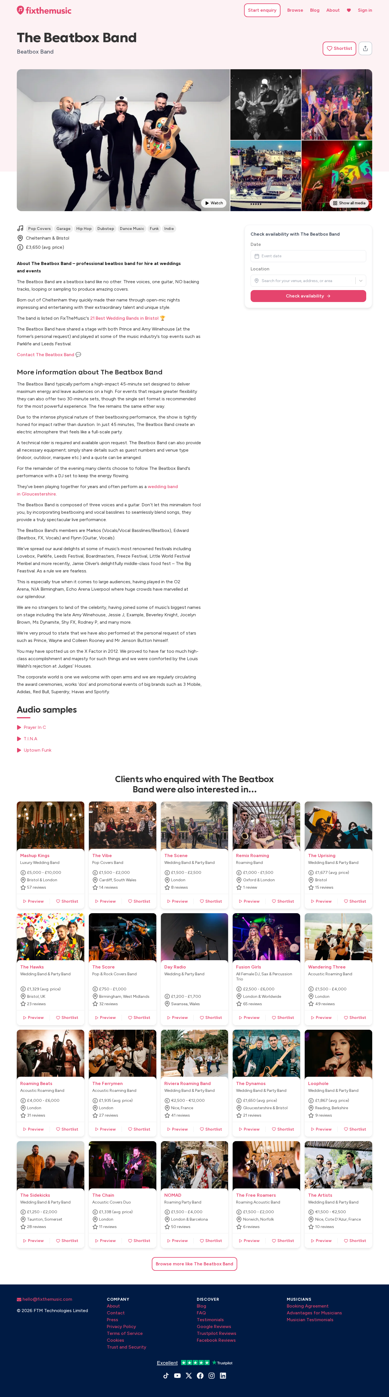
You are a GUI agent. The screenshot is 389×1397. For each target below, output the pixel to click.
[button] (339, 49)
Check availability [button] (305, 296)
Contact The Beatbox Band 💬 (49, 354)
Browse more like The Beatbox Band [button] (194, 1264)
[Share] (365, 48)
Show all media (352, 203)
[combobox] (262, 281)
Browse (295, 10)
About (333, 10)
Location (260, 269)
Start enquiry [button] (262, 10)
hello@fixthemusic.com (46, 1299)
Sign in (365, 10)
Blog (315, 10)
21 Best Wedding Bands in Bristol (124, 318)
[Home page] (44, 10)
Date (256, 244)
